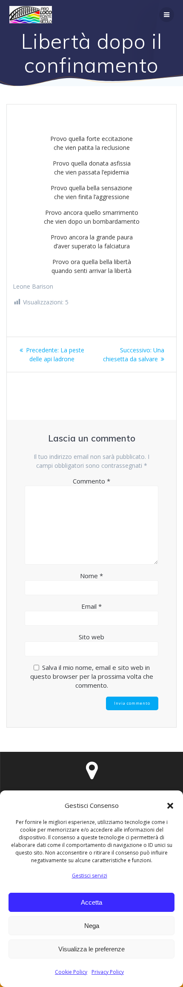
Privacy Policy (108, 972)
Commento (91, 481)
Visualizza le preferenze (91, 949)
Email (91, 606)
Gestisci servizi (89, 875)
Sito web (91, 637)
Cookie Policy (71, 972)
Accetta (91, 902)
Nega (91, 925)
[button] (170, 805)
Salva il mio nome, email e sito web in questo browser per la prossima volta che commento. (91, 676)
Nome (91, 575)
